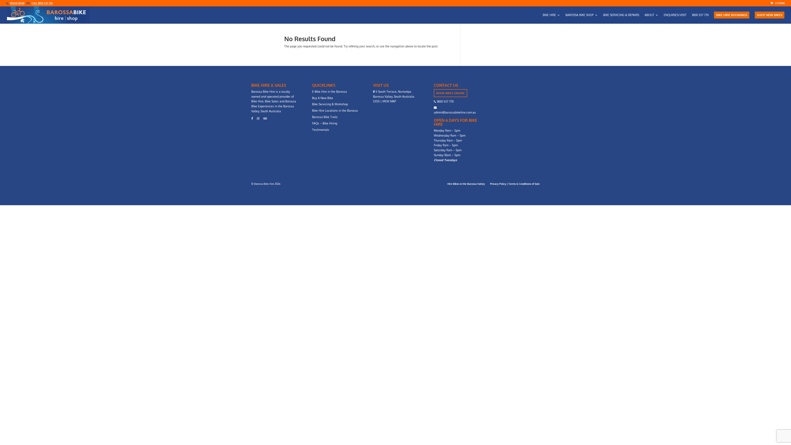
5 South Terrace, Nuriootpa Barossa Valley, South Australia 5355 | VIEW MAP (393, 96)
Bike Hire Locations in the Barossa (335, 110)
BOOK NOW (17, 3)
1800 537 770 (445, 101)
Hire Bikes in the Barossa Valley (466, 183)
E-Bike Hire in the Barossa (329, 91)
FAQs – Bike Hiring (324, 123)
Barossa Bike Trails (325, 117)
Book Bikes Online (450, 93)
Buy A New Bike (322, 98)
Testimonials (320, 129)
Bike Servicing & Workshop (330, 104)
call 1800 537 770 (42, 3)
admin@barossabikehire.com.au (455, 112)
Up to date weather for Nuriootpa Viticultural (516, 128)
